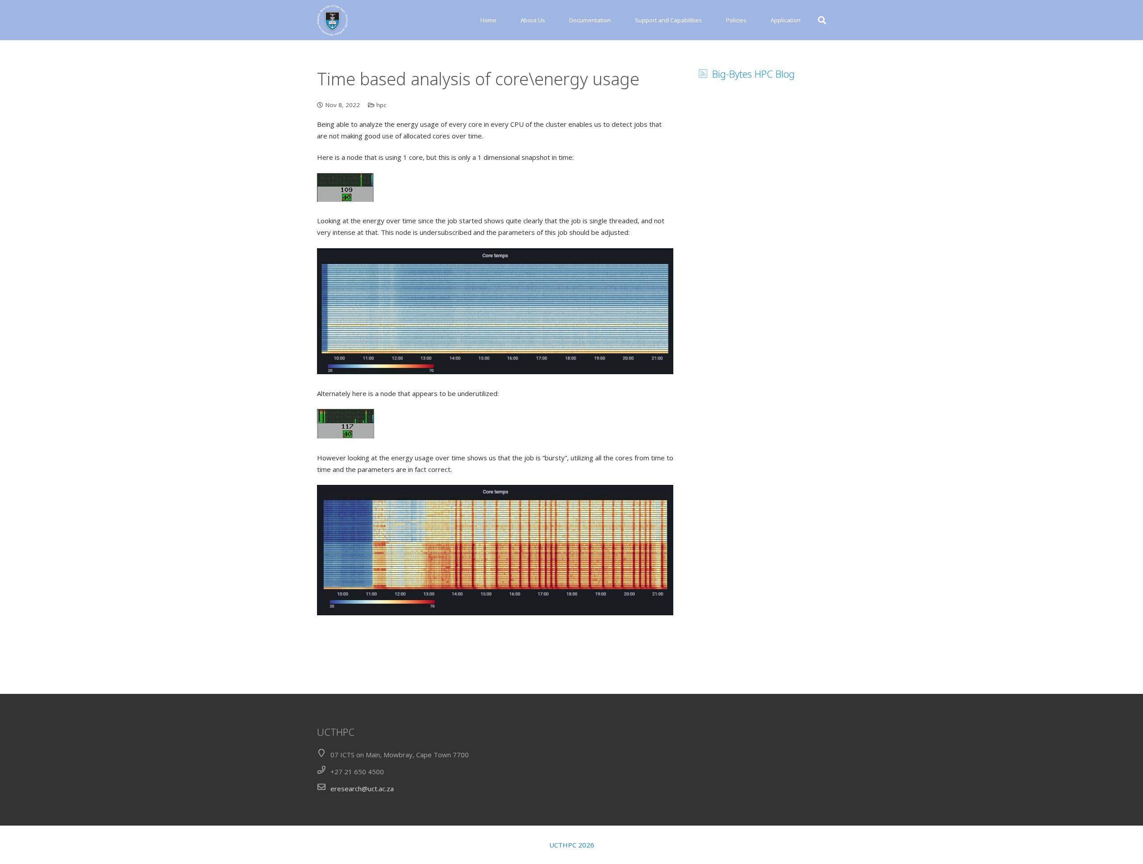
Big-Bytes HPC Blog (753, 73)
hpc (381, 105)
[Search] (822, 20)
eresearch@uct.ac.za (362, 788)
